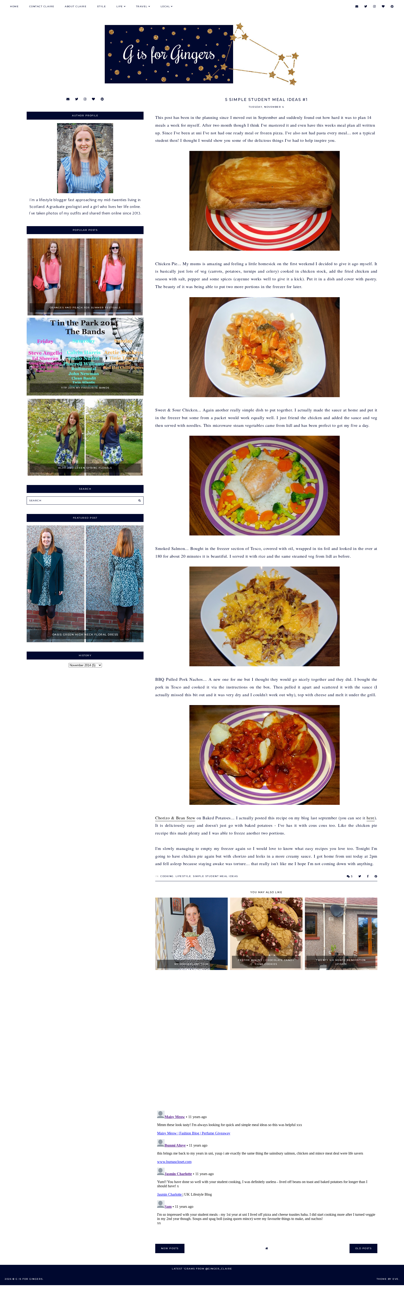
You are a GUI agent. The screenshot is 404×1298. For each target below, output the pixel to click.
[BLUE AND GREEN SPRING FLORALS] (85, 474)
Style (101, 6)
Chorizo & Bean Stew (175, 817)
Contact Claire (41, 6)
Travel (142, 6)
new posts (170, 1248)
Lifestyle (183, 876)
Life (119, 6)
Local (165, 6)
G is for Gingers (29, 1278)
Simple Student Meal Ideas (215, 876)
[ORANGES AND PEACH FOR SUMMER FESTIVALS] (85, 314)
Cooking (167, 876)
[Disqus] (266, 1040)
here (370, 817)
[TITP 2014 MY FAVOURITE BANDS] (85, 394)
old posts (363, 1248)
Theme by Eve (388, 1278)
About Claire (76, 6)
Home (14, 6)
